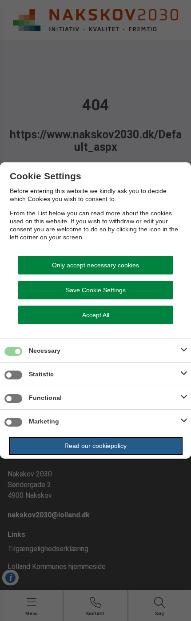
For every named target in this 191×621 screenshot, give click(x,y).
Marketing (44, 421)
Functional (45, 397)
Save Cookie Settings (96, 290)
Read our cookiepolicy (95, 445)
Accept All (95, 315)
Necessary (44, 350)
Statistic (41, 374)
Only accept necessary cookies (95, 265)
